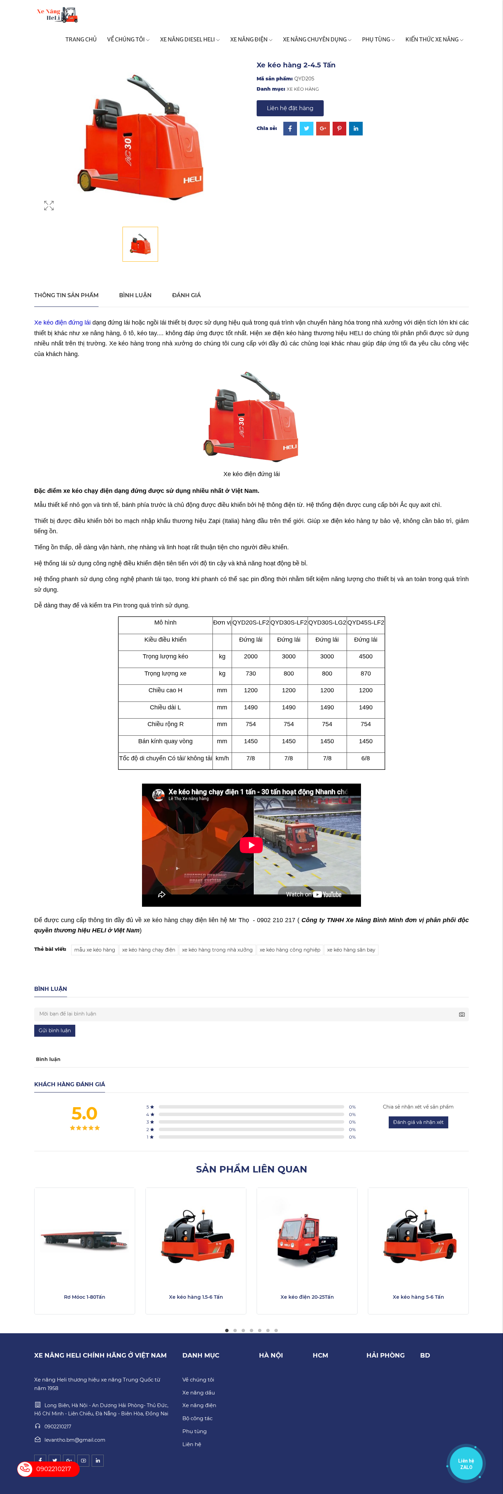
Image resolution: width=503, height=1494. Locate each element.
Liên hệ (191, 1444)
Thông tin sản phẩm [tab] (66, 295)
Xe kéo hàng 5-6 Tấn (418, 1297)
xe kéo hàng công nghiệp (290, 950)
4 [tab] (251, 1330)
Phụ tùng (194, 1431)
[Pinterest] (339, 129)
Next (487, 1261)
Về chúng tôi (198, 1379)
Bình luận (135, 295)
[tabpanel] (84, 1251)
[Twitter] (306, 129)
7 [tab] (276, 1330)
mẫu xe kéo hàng (94, 950)
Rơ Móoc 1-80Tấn (84, 1297)
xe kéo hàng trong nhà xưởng (217, 950)
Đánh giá (186, 295)
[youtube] (83, 1461)
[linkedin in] (98, 1461)
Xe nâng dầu (198, 1392)
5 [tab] (259, 1330)
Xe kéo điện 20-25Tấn (307, 1297)
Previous (15, 1261)
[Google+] (323, 129)
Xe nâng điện (199, 1405)
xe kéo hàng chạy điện (148, 950)
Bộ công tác (197, 1418)
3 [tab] (243, 1330)
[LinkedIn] (356, 129)
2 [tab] (235, 1330)
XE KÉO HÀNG (303, 89)
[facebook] (40, 1461)
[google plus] (69, 1461)
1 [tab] (227, 1330)
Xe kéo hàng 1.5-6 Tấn (196, 1297)
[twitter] (55, 1461)
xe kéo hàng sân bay (351, 950)
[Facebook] (290, 129)
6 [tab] (268, 1330)
